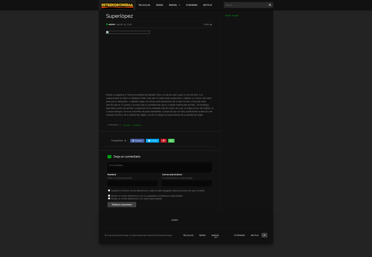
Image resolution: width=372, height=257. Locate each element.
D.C (216, 237)
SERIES (159, 5)
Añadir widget (231, 15)
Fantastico (137, 125)
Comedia (126, 125)
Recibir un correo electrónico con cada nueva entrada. (136, 198)
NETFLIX (207, 5)
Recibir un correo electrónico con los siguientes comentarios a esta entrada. (147, 196)
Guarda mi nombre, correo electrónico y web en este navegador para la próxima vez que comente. (158, 190)
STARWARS (191, 5)
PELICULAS (144, 5)
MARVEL (173, 5)
